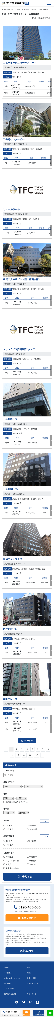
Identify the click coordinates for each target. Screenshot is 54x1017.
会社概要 (7, 983)
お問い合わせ (29, 917)
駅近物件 (33, 856)
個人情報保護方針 (10, 994)
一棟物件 (33, 860)
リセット (44, 821)
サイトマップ (31, 994)
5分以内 (32, 841)
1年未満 (9, 825)
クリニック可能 (12, 860)
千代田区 (7, 973)
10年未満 (9, 829)
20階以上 (9, 856)
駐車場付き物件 (12, 868)
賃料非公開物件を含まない (16, 802)
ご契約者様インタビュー (12, 978)
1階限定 (32, 864)
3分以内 (9, 841)
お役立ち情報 (31, 978)
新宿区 (19, 9)
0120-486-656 (29, 907)
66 (30, 755)
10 (18, 755)
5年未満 (32, 825)
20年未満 (33, 829)
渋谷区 (29, 967)
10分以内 (9, 844)
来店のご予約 (27, 950)
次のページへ (27, 740)
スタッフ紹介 (9, 988)
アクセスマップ (32, 983)
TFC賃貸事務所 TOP (7, 9)
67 (37, 755)
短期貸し (9, 864)
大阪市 (29, 973)
